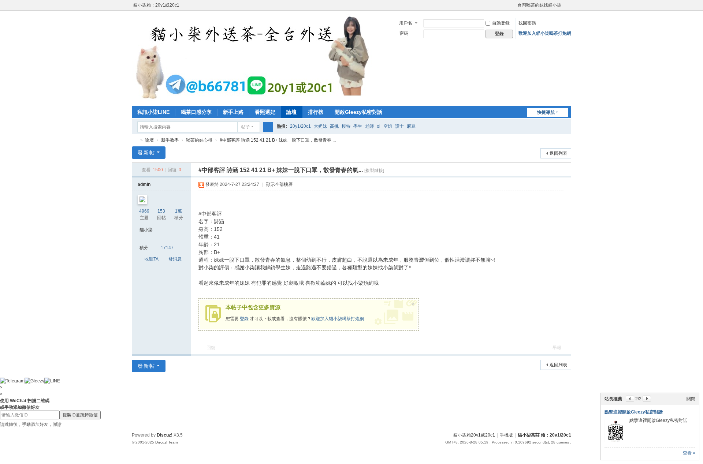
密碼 (403, 33)
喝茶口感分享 (196, 112)
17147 (167, 247)
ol (378, 126)
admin (144, 184)
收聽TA (152, 259)
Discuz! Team (166, 442)
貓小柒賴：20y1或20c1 (156, 5)
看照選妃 (265, 112)
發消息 (175, 259)
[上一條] (630, 399)
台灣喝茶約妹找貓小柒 (539, 5)
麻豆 (411, 126)
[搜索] (268, 127)
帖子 (245, 127)
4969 (144, 211)
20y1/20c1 (300, 126)
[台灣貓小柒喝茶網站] (257, 57)
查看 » (689, 453)
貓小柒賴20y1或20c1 (474, 435)
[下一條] (647, 399)
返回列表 (558, 153)
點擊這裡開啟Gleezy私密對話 (634, 412)
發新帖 (146, 153)
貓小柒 (146, 229)
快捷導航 (546, 112)
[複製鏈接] (374, 170)
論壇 (291, 112)
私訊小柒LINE (153, 112)
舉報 (557, 347)
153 (161, 211)
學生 (357, 126)
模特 (346, 126)
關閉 (691, 398)
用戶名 (405, 23)
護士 (399, 126)
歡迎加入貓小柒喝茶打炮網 (544, 33)
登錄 (244, 318)
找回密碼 (527, 23)
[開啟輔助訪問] (514, 5)
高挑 (334, 126)
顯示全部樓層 (279, 184)
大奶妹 (320, 126)
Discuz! (164, 435)
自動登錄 (501, 23)
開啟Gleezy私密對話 (358, 112)
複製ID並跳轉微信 (80, 415)
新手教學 (170, 140)
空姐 (387, 126)
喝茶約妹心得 (199, 140)
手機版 (506, 435)
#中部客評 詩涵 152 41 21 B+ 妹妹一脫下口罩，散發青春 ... (278, 140)
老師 (369, 126)
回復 (211, 347)
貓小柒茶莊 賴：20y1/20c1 (544, 435)
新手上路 (233, 112)
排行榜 (315, 112)
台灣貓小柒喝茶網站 (135, 140)
